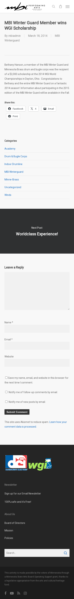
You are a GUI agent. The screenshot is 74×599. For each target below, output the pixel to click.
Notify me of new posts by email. (27, 401)
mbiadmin (14, 35)
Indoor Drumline (13, 164)
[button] (68, 6)
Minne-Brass (11, 179)
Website (9, 356)
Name (8, 322)
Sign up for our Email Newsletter (22, 493)
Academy (9, 148)
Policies (8, 538)
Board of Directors (14, 523)
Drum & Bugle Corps (15, 156)
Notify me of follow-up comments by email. (33, 392)
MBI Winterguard (13, 171)
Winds (7, 195)
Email (8, 339)
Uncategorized (12, 187)
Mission (8, 530)
